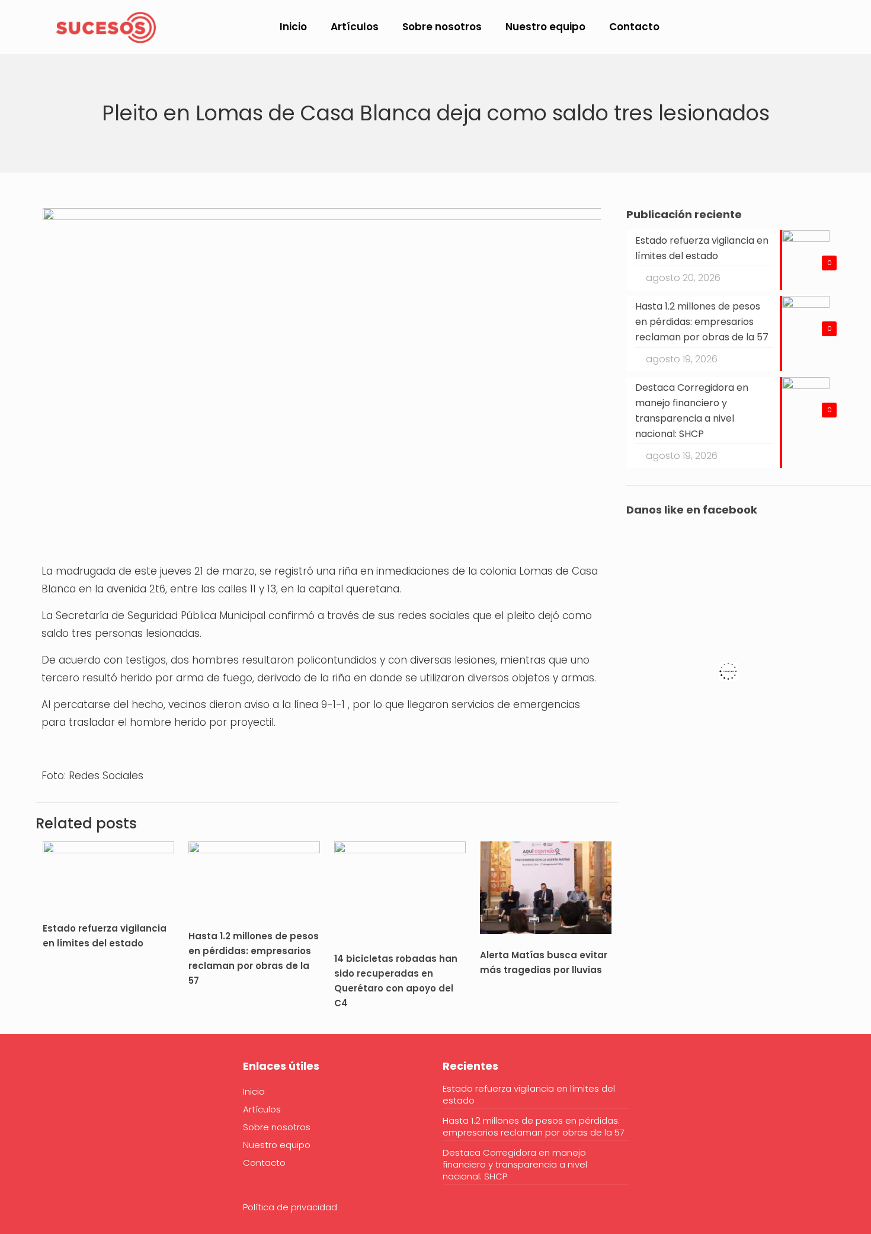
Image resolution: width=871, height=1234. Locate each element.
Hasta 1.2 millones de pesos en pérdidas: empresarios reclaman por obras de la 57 (534, 1127)
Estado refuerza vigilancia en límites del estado (529, 1095)
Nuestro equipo (276, 1145)
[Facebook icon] (775, 27)
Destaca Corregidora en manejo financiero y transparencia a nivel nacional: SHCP (515, 1164)
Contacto (264, 1162)
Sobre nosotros (276, 1127)
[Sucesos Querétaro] (106, 26)
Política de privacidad (290, 1207)
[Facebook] (50, 1102)
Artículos (262, 1109)
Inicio (254, 1091)
